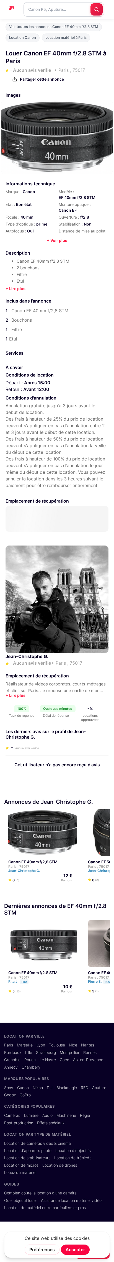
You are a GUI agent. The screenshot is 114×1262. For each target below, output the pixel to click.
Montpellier (69, 1052)
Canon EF (68, 210)
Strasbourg (46, 1052)
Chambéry (31, 1067)
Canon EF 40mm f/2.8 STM (33, 972)
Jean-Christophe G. (27, 656)
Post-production (18, 1123)
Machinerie (66, 1115)
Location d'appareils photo (27, 1150)
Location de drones (59, 1165)
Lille (28, 1052)
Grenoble (12, 1060)
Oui (30, 231)
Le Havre (48, 1060)
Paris (8, 1045)
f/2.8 (84, 217)
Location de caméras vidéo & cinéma (37, 1143)
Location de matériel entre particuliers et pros (45, 1207)
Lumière (31, 1115)
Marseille (25, 1045)
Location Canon (22, 37)
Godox (10, 1095)
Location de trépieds (72, 1158)
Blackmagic (66, 1088)
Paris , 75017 (18, 866)
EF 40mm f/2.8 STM (77, 197)
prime (41, 224)
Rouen (30, 1060)
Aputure (99, 1088)
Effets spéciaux (50, 1123)
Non (88, 224)
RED (84, 1088)
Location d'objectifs (73, 1150)
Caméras (12, 1115)
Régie (85, 1115)
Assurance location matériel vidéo (71, 1200)
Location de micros (21, 1165)
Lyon (41, 1045)
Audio (47, 1115)
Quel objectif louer (20, 1200)
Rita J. (17, 981)
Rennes (90, 1052)
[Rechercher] (96, 9)
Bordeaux (12, 1052)
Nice (73, 1045)
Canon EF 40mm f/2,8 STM (33, 861)
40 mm (26, 217)
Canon (29, 191)
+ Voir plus (57, 240)
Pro (24, 981)
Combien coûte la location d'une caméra (40, 1193)
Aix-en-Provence (88, 1060)
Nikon (38, 1088)
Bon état (24, 204)
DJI (50, 1088)
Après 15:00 (37, 382)
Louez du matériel (20, 1172)
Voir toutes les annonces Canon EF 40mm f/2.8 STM (53, 27)
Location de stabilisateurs (27, 1158)
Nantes (87, 1045)
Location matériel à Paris (66, 37)
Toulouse (57, 1045)
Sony (8, 1088)
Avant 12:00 (36, 389)
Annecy (11, 1067)
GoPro (25, 1095)
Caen (64, 1060)
